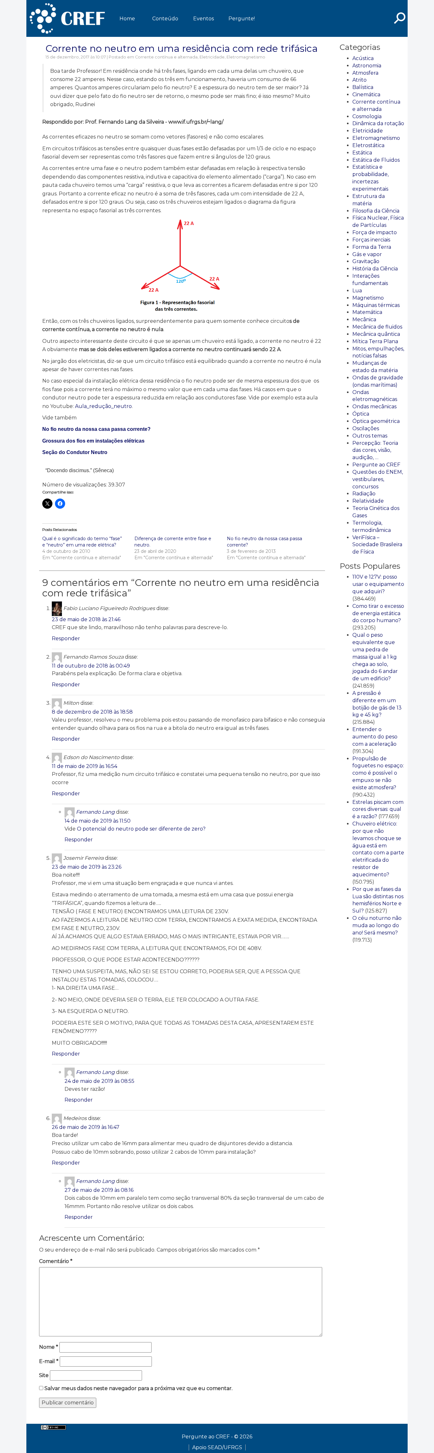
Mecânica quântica (376, 334)
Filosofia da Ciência (375, 211)
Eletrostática (368, 145)
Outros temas (369, 436)
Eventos (203, 19)
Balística (362, 87)
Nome (48, 1347)
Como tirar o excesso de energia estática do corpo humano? (378, 613)
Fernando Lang (95, 812)
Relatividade (368, 501)
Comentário (55, 1261)
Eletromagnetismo (246, 57)
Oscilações (365, 428)
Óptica (360, 414)
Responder (66, 638)
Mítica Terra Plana (375, 341)
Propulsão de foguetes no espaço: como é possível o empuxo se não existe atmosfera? (378, 773)
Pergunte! (241, 19)
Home (127, 19)
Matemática (367, 312)
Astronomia (366, 66)
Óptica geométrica (376, 421)
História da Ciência (375, 269)
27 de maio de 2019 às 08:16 (98, 1190)
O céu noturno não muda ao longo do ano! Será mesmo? (377, 925)
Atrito (359, 80)
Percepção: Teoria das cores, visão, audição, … (375, 450)
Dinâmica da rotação (378, 123)
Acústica (363, 58)
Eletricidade (212, 57)
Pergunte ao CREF (376, 465)
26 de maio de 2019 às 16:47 (85, 1127)
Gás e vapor (367, 254)
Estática (362, 153)
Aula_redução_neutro (103, 406)
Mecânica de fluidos (377, 327)
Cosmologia (367, 116)
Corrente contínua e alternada (166, 57)
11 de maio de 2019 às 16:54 (84, 766)
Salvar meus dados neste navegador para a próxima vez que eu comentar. (138, 1388)
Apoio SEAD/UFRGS (217, 1447)
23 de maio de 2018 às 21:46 (86, 619)
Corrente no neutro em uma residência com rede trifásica (181, 48)
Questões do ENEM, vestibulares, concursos (377, 479)
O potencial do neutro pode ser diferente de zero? (141, 829)
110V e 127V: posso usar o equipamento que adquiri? (378, 584)
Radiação (364, 494)
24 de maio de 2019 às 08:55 (99, 1081)
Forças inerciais (371, 240)
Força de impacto (374, 232)
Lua (357, 291)
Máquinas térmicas (376, 305)
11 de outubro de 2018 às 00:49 (91, 666)
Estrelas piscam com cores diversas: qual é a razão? (377, 809)
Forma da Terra (371, 247)
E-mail (48, 1361)
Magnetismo (368, 298)
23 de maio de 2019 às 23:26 (86, 867)
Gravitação (365, 261)
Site (44, 1375)
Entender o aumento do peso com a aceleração (374, 736)
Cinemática (366, 95)
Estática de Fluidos (376, 160)
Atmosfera (365, 73)
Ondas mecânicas (374, 407)
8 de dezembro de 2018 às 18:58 (92, 712)
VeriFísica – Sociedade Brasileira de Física (377, 544)
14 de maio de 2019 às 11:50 (97, 821)
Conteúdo (165, 19)
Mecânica (364, 319)
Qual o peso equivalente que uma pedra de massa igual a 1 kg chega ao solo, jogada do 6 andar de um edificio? (375, 657)
